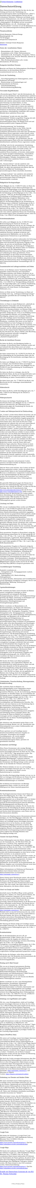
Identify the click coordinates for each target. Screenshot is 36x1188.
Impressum (3, 44)
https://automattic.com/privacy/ (9, 874)
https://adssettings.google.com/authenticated (14, 1144)
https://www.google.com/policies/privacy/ (13, 1142)
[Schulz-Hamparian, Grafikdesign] (11, 2)
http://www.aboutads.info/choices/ (10, 490)
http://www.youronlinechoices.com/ (11, 491)
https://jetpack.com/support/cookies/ (17, 1074)
